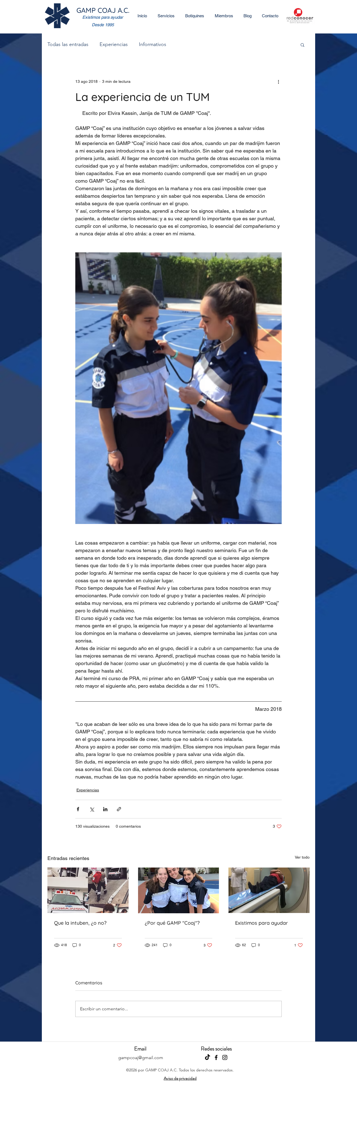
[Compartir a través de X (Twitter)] (91, 809)
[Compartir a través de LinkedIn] (105, 809)
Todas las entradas (67, 44)
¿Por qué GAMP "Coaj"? (172, 923)
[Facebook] (216, 1057)
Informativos (152, 44)
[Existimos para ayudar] (269, 890)
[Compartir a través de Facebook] (78, 809)
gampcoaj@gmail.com (140, 1057)
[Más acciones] (278, 81)
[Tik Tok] (207, 1057)
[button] (302, 44)
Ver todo (302, 857)
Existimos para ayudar (261, 923)
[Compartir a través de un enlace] (119, 809)
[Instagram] (224, 1057)
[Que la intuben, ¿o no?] (88, 890)
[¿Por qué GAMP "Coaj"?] (178, 890)
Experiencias (114, 44)
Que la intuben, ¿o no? (80, 923)
